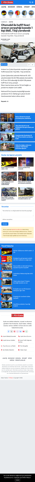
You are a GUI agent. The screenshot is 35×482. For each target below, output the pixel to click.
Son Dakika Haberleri (8, 350)
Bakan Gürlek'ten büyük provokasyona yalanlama (24, 182)
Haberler (4, 22)
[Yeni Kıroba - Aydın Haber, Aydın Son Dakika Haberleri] (7, 2)
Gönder (5, 224)
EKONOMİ (11, 7)
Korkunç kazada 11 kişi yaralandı (24, 168)
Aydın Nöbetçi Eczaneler (9, 336)
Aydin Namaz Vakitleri (9, 340)
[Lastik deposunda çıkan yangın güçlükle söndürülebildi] (9, 176)
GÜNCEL (19, 7)
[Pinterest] (14, 331)
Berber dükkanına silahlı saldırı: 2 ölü (7, 168)
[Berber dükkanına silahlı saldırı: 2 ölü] (9, 162)
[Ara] (30, 2)
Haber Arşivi (23, 350)
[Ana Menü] (32, 2)
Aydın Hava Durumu (25, 336)
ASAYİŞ (3, 7)
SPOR (30, 358)
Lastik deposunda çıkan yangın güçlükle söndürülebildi (7, 183)
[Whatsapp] (26, 331)
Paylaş (5, 64)
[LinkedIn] (20, 331)
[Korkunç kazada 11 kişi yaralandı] (26, 162)
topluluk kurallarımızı (16, 229)
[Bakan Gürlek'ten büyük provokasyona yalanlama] (26, 176)
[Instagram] (17, 331)
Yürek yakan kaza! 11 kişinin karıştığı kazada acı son (25, 198)
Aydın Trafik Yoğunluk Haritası (25, 341)
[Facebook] (8, 331)
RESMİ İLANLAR (20, 360)
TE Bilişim (10, 377)
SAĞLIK (12, 360)
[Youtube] (23, 331)
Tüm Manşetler (24, 346)
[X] (11, 331)
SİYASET (27, 7)
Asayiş (11, 22)
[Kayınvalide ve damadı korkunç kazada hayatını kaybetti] (9, 191)
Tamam (17, 480)
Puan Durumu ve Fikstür (9, 346)
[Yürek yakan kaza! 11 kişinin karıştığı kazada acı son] (26, 191)
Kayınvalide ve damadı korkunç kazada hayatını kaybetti (7, 199)
